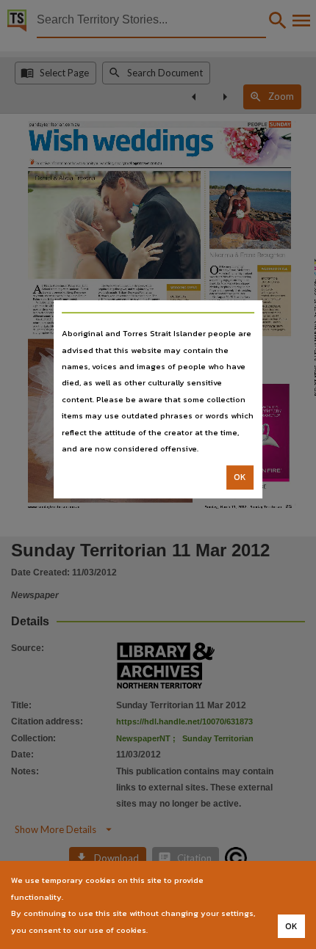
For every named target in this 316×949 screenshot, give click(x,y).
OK (240, 477)
